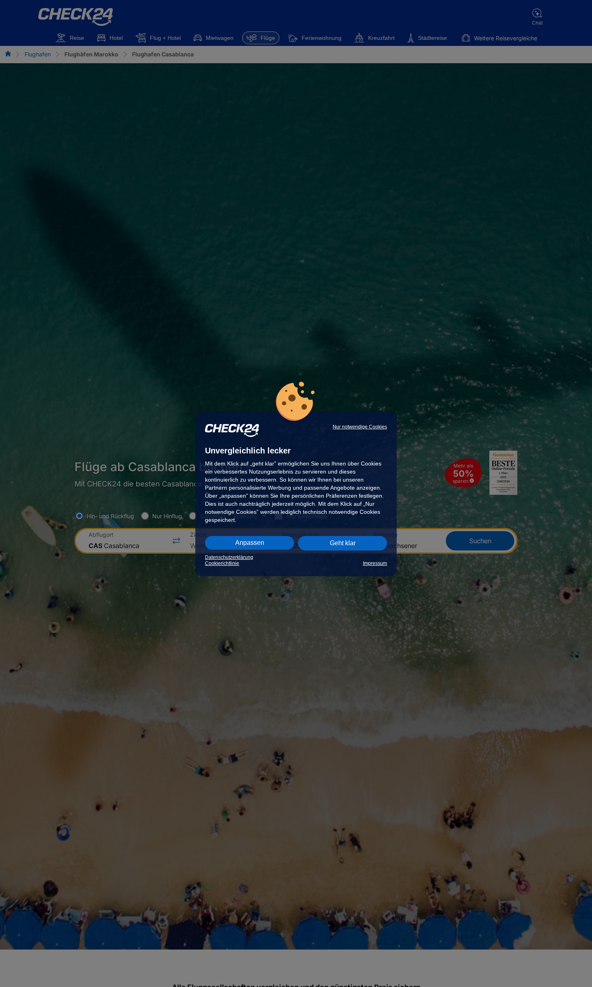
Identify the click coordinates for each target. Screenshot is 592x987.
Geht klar (343, 543)
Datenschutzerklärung (229, 557)
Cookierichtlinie (222, 563)
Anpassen (249, 542)
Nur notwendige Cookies (360, 427)
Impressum (375, 563)
